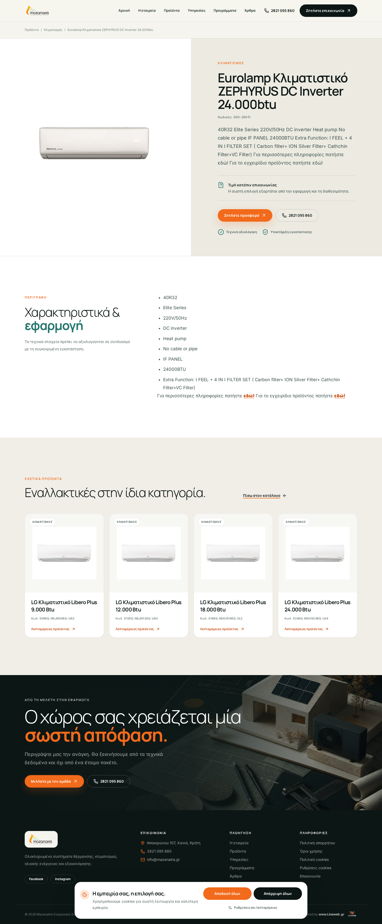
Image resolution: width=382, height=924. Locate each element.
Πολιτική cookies (314, 859)
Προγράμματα (225, 10)
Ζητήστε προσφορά (241, 215)
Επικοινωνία (310, 876)
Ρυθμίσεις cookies (315, 868)
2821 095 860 (300, 215)
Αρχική (124, 10)
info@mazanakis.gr (163, 859)
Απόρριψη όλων (278, 893)
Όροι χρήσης (311, 851)
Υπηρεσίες (196, 10)
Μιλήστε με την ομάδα (51, 781)
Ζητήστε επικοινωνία (325, 10)
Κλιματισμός (53, 30)
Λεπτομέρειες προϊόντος (50, 629)
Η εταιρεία (147, 10)
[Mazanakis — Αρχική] (38, 10)
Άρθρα (250, 10)
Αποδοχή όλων (227, 893)
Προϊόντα (172, 10)
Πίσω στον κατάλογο (261, 495)
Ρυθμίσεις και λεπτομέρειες (255, 907)
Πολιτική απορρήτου (317, 843)
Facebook (36, 879)
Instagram (63, 879)
